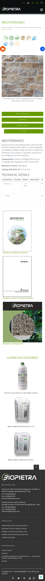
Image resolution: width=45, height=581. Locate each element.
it (24, 3)
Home (4, 27)
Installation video (22, 114)
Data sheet (22, 119)
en (28, 3)
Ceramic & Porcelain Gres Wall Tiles (14, 531)
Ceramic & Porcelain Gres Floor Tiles (15, 534)
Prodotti (11, 27)
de (37, 3)
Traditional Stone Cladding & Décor (28, 27)
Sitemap (4, 561)
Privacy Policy (7, 550)
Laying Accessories (8, 537)
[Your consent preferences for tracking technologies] (41, 577)
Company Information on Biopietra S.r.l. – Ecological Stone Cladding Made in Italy (21, 557)
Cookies (4, 553)
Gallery (23, 131)
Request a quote (22, 125)
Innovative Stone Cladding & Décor (14, 528)
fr (33, 3)
